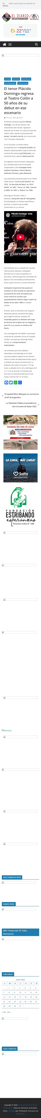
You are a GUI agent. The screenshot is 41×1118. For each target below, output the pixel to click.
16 (15, 997)
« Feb (4, 1012)
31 (20, 1006)
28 (4, 1006)
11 (25, 992)
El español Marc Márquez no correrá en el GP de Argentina (22, 396)
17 (20, 997)
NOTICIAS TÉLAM (22, 83)
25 (25, 1001)
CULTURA (7, 79)
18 (25, 997)
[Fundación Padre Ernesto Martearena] (4, 44)
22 (9, 1001)
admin (21, 118)
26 (31, 1001)
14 (4, 997)
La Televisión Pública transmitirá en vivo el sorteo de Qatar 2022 (21, 405)
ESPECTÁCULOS (26, 79)
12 (31, 992)
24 (20, 1001)
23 (15, 1001)
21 (4, 1001)
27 (36, 1001)
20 (36, 997)
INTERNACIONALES (10, 83)
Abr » (9, 1012)
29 (9, 1006)
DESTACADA (16, 79)
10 (20, 992)
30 (15, 1006)
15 (9, 997)
